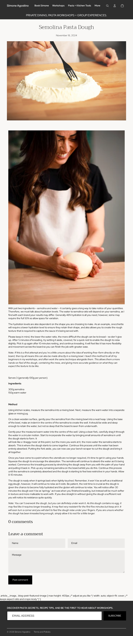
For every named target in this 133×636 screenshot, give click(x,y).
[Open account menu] (114, 5)
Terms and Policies (42, 631)
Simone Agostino (22, 631)
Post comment (20, 579)
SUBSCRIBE (114, 615)
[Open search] (107, 5)
